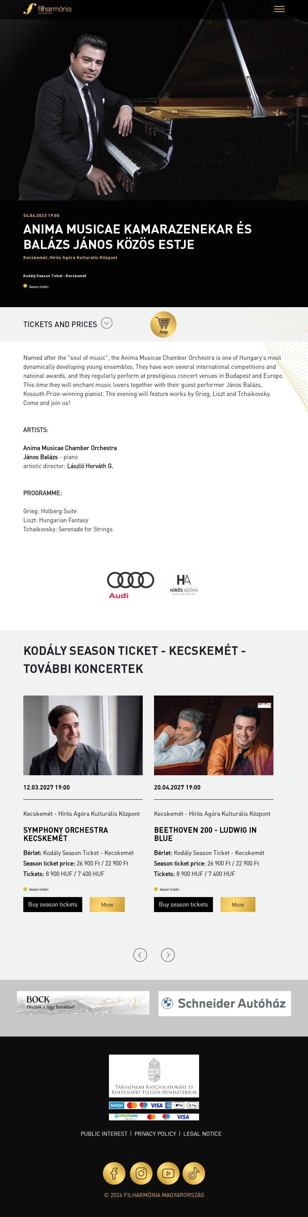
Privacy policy (155, 1133)
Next (168, 955)
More (107, 904)
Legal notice (202, 1133)
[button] (279, 10)
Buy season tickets (52, 904)
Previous (140, 955)
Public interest (104, 1133)
